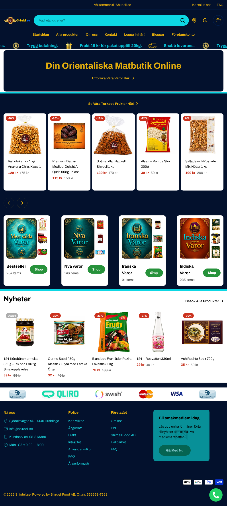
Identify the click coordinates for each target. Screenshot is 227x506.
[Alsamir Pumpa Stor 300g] (158, 134)
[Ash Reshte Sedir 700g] (202, 332)
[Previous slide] (9, 203)
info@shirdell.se (21, 429)
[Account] (204, 20)
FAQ (220, 5)
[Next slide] (22, 203)
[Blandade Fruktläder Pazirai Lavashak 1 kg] (113, 332)
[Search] (182, 20)
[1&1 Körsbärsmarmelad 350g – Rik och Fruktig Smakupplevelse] (25, 332)
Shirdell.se (23, 494)
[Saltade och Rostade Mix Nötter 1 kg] (202, 134)
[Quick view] (39, 123)
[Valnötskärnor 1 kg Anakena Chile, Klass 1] (25, 134)
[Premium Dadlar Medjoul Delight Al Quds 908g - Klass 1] (69, 134)
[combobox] (111, 20)
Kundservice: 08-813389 (27, 437)
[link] (42, 224)
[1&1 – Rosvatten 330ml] (158, 332)
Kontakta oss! (202, 5)
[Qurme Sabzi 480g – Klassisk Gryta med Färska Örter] (69, 332)
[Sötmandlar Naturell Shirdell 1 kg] (113, 134)
